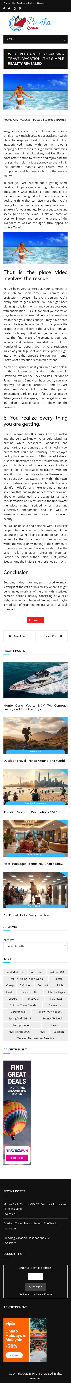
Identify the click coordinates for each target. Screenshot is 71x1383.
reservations (17, 1012)
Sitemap (41, 3)
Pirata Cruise (44, 1294)
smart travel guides (50, 1012)
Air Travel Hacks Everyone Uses (26, 915)
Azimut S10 (57, 972)
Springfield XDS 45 (20, 1018)
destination (44, 985)
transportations (22, 1025)
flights (61, 985)
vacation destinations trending (35, 1038)
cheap (10, 985)
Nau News (56, 998)
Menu (12, 39)
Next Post (51, 636)
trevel (41, 1031)
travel (35, 620)
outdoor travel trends (22, 1005)
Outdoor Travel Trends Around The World (34, 761)
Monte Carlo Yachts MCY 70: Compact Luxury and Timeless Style (35, 707)
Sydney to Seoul (52, 1018)
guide (9, 992)
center (58, 978)
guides (24, 992)
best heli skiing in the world (26, 978)
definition (25, 985)
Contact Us (9, 3)
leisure (13, 998)
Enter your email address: (35, 1268)
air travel (36, 972)
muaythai (33, 998)
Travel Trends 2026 (18, 1031)
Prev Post (19, 636)
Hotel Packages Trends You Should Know (33, 864)
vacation (59, 1031)
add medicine (15, 972)
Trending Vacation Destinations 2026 (30, 812)
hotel (37, 992)
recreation (55, 1005)
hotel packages (56, 992)
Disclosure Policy (25, 3)
